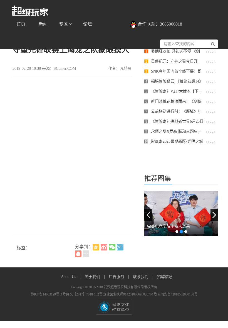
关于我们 (93, 277)
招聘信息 (165, 277)
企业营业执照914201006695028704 (128, 294)
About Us (69, 277)
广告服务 (117, 277)
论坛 (87, 24)
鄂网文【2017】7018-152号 (83, 294)
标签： (23, 247)
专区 (64, 24)
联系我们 (141, 277)
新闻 (43, 24)
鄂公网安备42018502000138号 (175, 294)
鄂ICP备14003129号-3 (47, 294)
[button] (148, 215)
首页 (20, 24)
